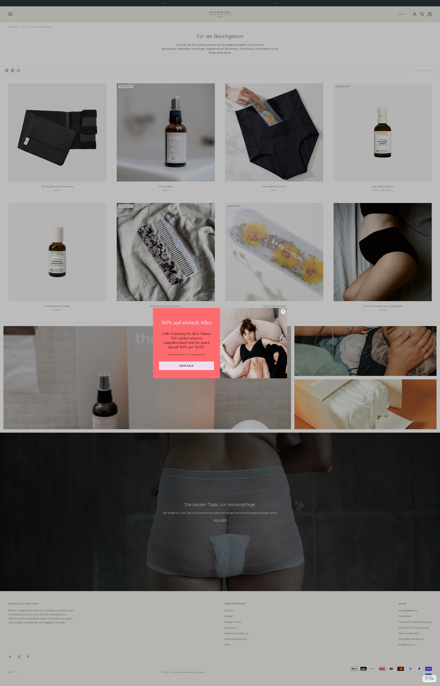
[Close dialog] (283, 311)
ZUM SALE (186, 365)
